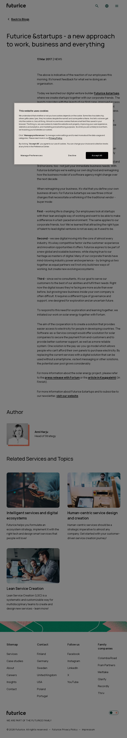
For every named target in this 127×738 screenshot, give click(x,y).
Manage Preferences (31, 155)
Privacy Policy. (55, 138)
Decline (72, 155)
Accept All (97, 155)
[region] (63, 134)
